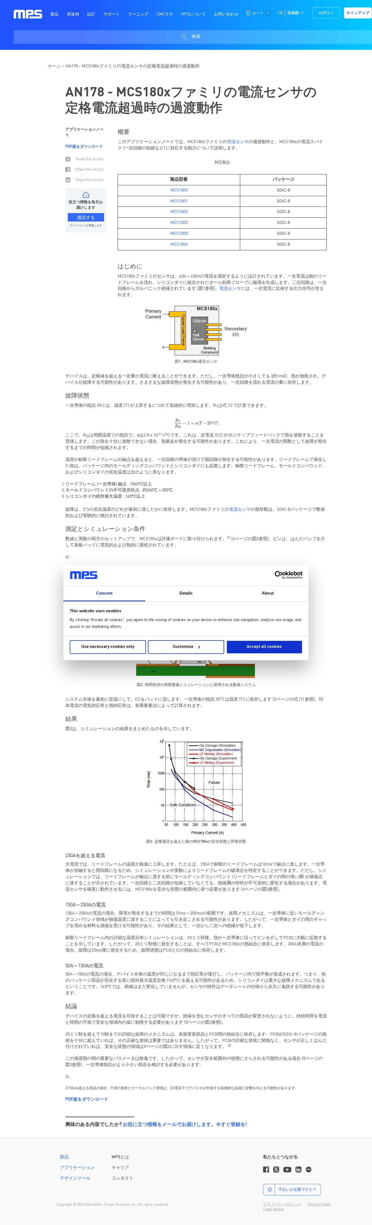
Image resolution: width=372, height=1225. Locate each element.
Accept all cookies (264, 647)
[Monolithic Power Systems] (28, 14)
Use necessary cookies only (107, 647)
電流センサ (238, 142)
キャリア (120, 1168)
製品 (64, 1157)
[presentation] (196, 423)
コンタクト (122, 1178)
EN (280, 13)
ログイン (326, 13)
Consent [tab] (104, 593)
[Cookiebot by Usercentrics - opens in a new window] (279, 575)
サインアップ (357, 13)
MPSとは (120, 1157)
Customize (183, 647)
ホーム (54, 66)
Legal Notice (273, 1209)
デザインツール (75, 1178)
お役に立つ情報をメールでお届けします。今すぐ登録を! (185, 1124)
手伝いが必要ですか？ (297, 1190)
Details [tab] (186, 593)
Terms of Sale (319, 1204)
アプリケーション (77, 1168)
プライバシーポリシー (282, 1204)
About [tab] (268, 593)
